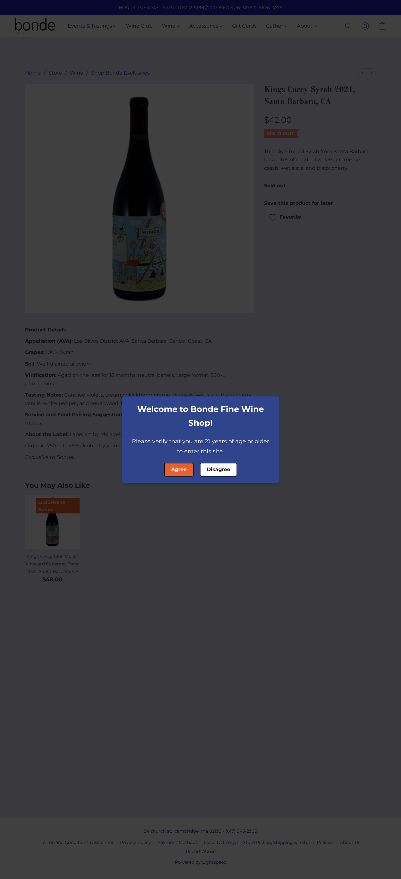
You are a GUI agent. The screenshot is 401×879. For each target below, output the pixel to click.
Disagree (218, 469)
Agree (179, 469)
